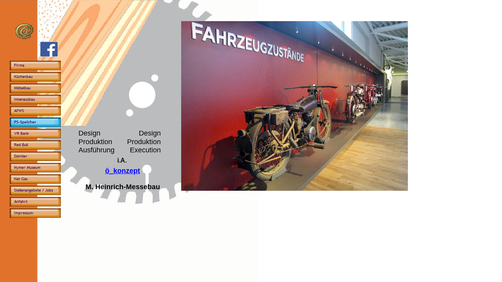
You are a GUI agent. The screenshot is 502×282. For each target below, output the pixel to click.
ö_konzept (122, 171)
